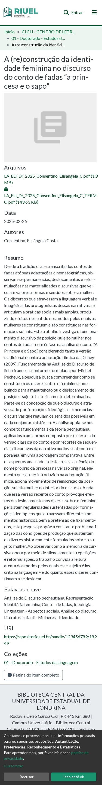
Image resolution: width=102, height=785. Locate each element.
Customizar (13, 766)
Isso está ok (73, 776)
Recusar (26, 776)
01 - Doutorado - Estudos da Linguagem (38, 38)
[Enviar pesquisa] (66, 12)
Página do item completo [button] (35, 674)
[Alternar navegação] (94, 12)
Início (9, 31)
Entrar (77, 12)
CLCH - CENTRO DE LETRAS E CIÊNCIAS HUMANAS (49, 31)
